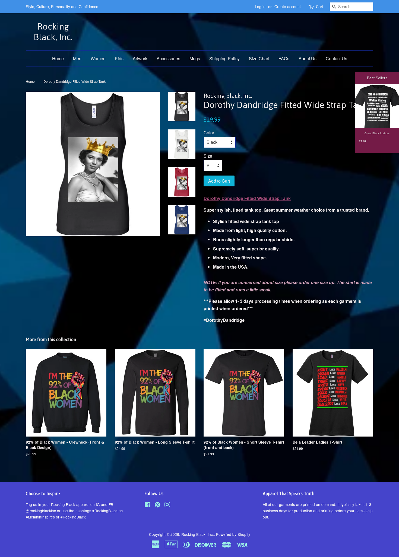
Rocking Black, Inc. (53, 31)
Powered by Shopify (233, 534)
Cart (319, 6)
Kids (119, 58)
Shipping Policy (224, 58)
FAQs (283, 58)
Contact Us (336, 58)
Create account (287, 6)
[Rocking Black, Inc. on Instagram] (167, 505)
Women (98, 58)
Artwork (140, 58)
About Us (307, 58)
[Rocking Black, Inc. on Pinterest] (157, 505)
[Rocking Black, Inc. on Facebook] (147, 505)
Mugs (194, 58)
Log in (260, 6)
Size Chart (259, 58)
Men (77, 58)
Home (58, 58)
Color (209, 132)
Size (208, 156)
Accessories (168, 58)
